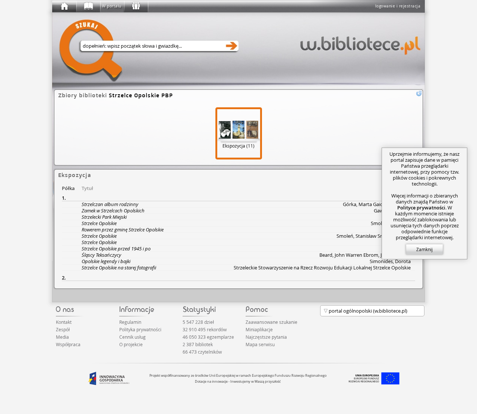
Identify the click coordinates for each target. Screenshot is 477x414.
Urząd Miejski (396, 217)
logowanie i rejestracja (398, 6)
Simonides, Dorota (390, 261)
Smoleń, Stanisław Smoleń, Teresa (374, 236)
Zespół (63, 329)
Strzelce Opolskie (99, 223)
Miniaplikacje (259, 329)
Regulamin (130, 322)
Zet (407, 242)
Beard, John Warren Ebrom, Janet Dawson (365, 255)
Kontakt (64, 322)
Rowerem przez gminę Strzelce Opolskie (123, 230)
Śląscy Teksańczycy (101, 255)
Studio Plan (398, 230)
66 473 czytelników (202, 352)
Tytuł (87, 188)
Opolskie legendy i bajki (106, 261)
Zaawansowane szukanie (271, 322)
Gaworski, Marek (392, 211)
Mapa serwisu (260, 344)
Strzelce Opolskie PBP (141, 95)
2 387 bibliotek (198, 344)
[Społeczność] (136, 6)
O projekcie (131, 344)
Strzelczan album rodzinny (110, 204)
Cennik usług (132, 337)
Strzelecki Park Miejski (104, 217)
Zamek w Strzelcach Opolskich (113, 211)
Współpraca (68, 344)
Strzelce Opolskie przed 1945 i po (116, 249)
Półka (68, 188)
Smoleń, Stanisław (391, 223)
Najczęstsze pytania (266, 337)
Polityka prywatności (140, 329)
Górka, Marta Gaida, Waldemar (377, 204)
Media (62, 337)
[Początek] (64, 6)
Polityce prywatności (421, 207)
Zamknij (424, 249)
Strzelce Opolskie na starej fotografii (119, 268)
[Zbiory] (88, 6)
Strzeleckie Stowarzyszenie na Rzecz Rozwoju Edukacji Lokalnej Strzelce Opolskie (322, 268)
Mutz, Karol (398, 249)
